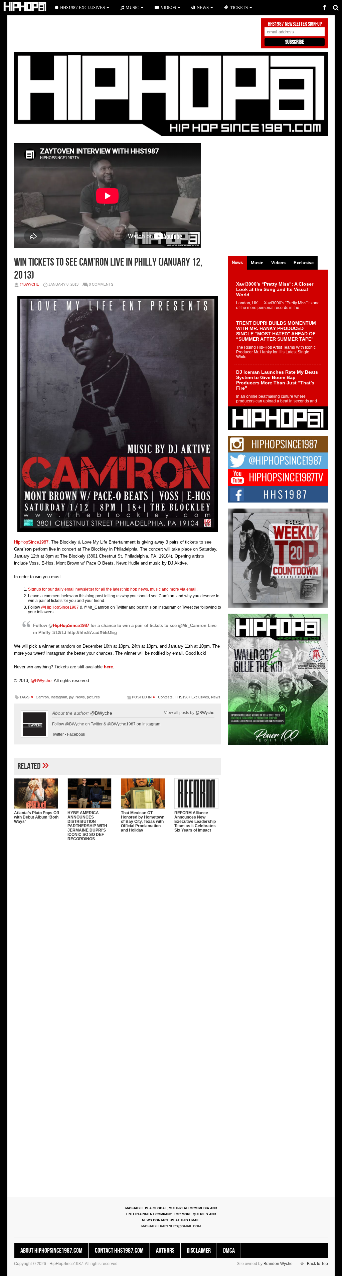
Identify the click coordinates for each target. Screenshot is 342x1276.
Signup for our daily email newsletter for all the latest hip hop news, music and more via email (112, 589)
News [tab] (237, 262)
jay (71, 697)
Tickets (239, 7)
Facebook (76, 734)
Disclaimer (199, 1251)
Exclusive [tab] (304, 262)
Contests (165, 697)
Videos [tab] (278, 262)
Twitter (58, 734)
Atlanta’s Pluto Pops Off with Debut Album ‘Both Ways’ (36, 817)
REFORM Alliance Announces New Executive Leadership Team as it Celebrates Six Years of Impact (195, 822)
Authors (165, 1251)
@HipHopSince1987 (60, 607)
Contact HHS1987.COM (119, 1251)
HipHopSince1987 (31, 542)
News (80, 697)
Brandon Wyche (278, 1263)
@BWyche (29, 284)
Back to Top (317, 1263)
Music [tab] (257, 262)
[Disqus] (117, 932)
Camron (42, 697)
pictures (93, 697)
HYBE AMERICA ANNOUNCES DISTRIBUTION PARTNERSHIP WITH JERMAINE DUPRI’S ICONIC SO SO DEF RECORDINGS (87, 826)
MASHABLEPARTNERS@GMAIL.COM (171, 1226)
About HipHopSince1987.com (51, 1251)
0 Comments (101, 284)
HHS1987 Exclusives (192, 697)
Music (132, 7)
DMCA (229, 1251)
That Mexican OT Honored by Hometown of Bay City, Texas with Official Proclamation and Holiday (142, 822)
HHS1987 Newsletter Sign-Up (295, 24)
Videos (168, 7)
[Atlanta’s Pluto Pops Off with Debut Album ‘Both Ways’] (37, 793)
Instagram (59, 697)
